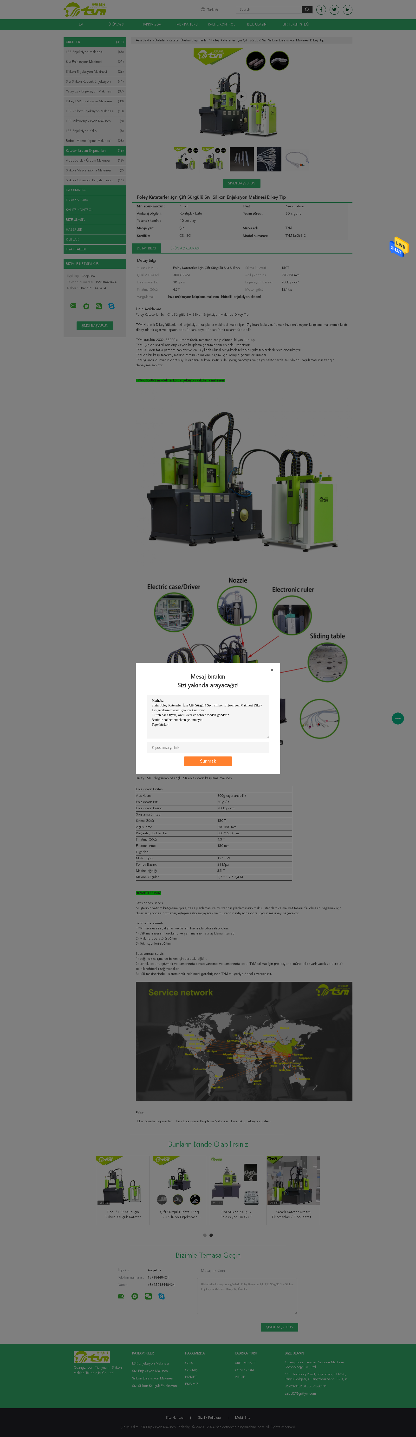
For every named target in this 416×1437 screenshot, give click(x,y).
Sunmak (208, 761)
